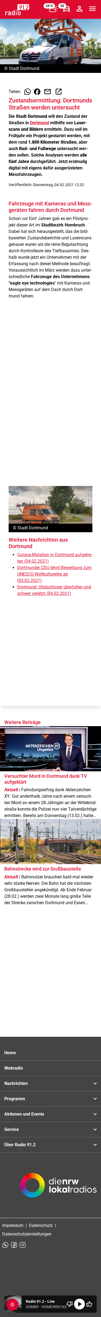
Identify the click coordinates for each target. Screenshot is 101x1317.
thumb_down (70, 1304)
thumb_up (89, 1304)
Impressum (12, 1225)
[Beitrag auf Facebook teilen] (37, 91)
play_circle (79, 1304)
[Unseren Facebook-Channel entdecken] (14, 1245)
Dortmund (39, 122)
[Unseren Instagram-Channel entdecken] (22, 1245)
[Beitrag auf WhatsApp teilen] (27, 91)
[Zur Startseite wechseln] (17, 9)
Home (10, 1052)
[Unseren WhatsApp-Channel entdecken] (5, 1245)
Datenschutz (41, 1225)
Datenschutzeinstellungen (26, 1234)
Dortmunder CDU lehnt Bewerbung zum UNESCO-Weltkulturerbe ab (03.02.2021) (54, 574)
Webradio (13, 1068)
